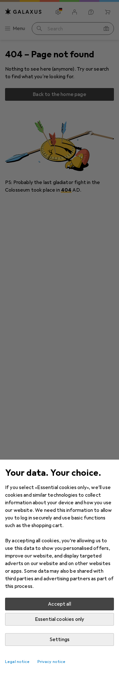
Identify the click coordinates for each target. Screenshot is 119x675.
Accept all (59, 604)
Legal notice (17, 661)
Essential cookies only (59, 619)
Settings (59, 639)
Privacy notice (51, 661)
